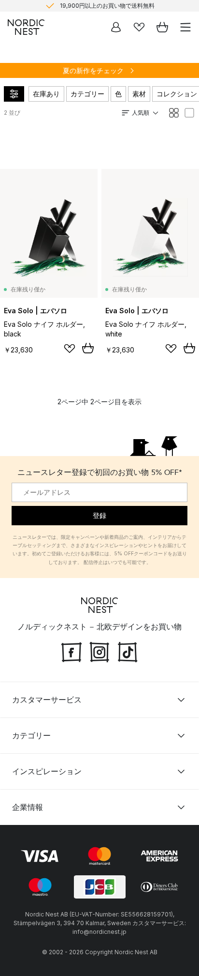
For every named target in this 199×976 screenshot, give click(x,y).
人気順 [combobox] (140, 112)
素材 (139, 94)
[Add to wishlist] (69, 348)
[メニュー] (185, 27)
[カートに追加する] (88, 348)
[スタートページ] (26, 27)
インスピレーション (47, 771)
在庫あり (46, 94)
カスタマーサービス (47, 699)
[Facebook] (71, 651)
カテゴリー (87, 94)
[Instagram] (99, 651)
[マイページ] (116, 27)
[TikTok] (128, 651)
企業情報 (27, 807)
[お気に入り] (139, 27)
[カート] (162, 27)
